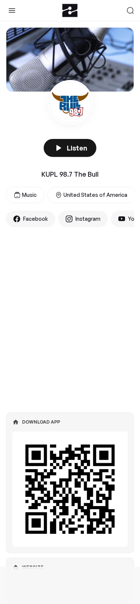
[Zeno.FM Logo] (70, 10)
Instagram (87, 219)
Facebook (35, 219)
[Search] (130, 10)
